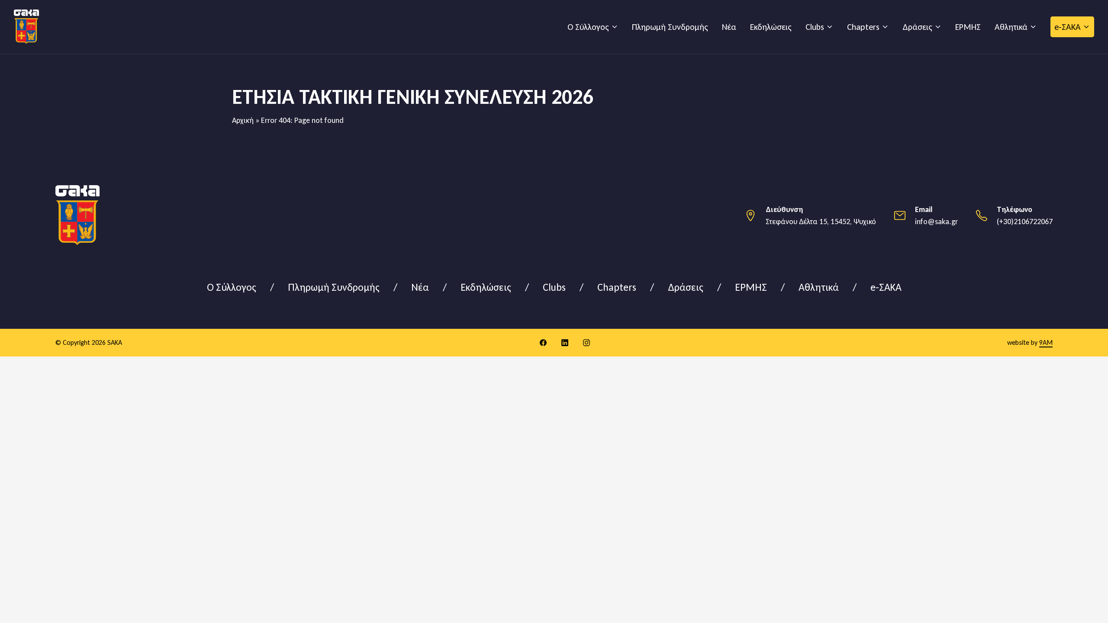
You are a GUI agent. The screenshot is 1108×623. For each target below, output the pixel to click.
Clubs (814, 27)
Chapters (863, 27)
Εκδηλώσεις (771, 27)
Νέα (729, 27)
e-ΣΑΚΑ (1067, 27)
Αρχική (243, 120)
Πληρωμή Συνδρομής (670, 27)
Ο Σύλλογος (588, 27)
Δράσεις (917, 27)
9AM (1046, 342)
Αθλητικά (1011, 27)
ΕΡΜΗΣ (968, 27)
